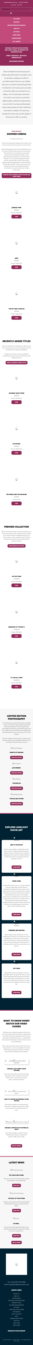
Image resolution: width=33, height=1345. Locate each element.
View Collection (16, 757)
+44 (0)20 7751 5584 (23, 2)
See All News (16, 1242)
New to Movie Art (16, 1314)
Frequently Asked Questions (16, 1300)
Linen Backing (16, 1311)
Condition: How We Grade (16, 1309)
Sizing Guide (16, 1323)
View (16, 216)
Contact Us (16, 1294)
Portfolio (16, 1320)
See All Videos (16, 1146)
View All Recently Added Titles (16, 362)
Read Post (16, 1185)
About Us (16, 1296)
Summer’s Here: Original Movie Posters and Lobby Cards (16, 175)
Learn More (16, 867)
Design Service (16, 1298)
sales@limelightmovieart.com (10, 2)
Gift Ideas (16, 1307)
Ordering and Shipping (16, 1318)
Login (14, 4)
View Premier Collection (16, 546)
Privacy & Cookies (16, 1339)
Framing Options (16, 1303)
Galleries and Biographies (16, 1305)
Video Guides (16, 1325)
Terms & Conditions (7, 1339)
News (16, 1316)
